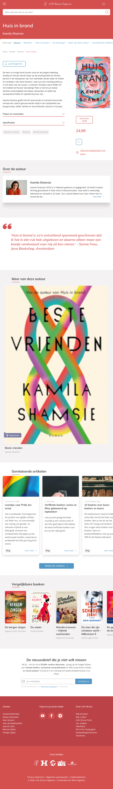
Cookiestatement (78, 777)
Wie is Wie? (81, 717)
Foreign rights (9, 732)
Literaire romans (11, 132)
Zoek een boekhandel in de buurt (92, 152)
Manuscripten (9, 729)
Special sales (9, 726)
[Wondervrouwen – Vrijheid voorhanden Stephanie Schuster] (66, 615)
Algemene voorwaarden (57, 777)
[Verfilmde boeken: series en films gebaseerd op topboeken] (60, 515)
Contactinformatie (11, 714)
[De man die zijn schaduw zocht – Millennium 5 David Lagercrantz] (92, 615)
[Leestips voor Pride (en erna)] (21, 515)
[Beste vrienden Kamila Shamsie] (56, 370)
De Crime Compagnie (85, 729)
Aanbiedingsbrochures (86, 732)
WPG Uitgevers (78, 780)
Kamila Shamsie (40, 132)
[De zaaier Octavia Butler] (41, 612)
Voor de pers (8, 720)
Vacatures (80, 735)
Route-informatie (10, 717)
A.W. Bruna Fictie (84, 720)
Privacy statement (35, 777)
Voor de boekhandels (12, 723)
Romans (26, 132)
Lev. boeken (81, 723)
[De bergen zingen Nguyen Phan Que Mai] (15, 612)
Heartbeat (80, 726)
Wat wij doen (82, 714)
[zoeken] (107, 12)
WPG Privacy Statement (49, 686)
